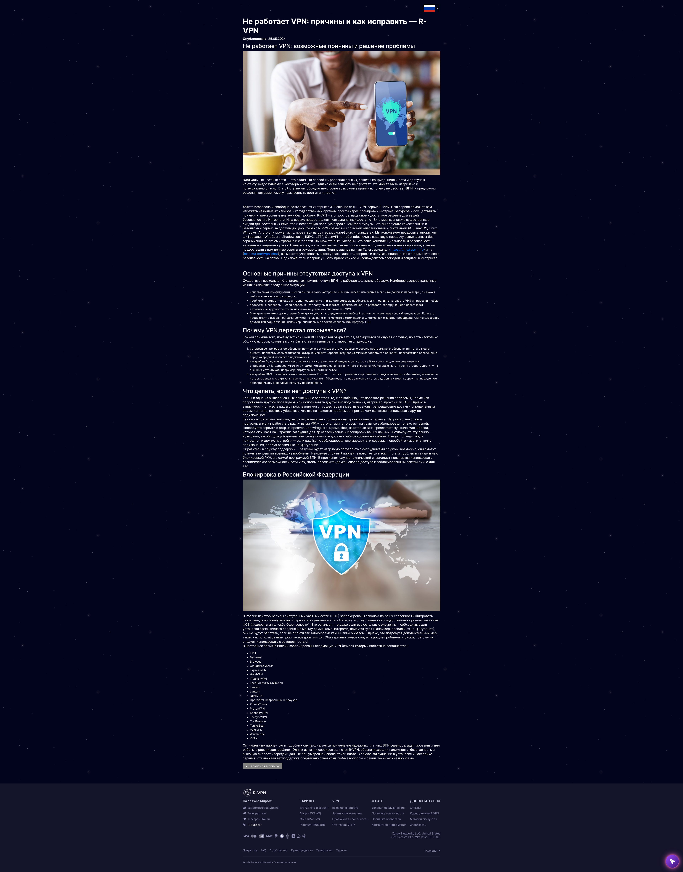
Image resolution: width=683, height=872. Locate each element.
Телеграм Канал (258, 819)
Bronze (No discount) (314, 807)
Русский (431, 851)
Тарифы (341, 850)
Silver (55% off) (310, 813)
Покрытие (250, 850)
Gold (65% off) (310, 819)
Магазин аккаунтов (423, 819)
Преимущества (302, 850)
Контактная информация (389, 824)
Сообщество (279, 850)
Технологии (324, 850)
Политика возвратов (386, 819)
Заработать (418, 824)
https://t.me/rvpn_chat (261, 254)
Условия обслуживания (388, 807)
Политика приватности (388, 813)
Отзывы (415, 807)
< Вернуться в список (262, 766)
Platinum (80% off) (312, 824)
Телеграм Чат (256, 813)
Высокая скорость (345, 807)
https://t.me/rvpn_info (407, 249)
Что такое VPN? (343, 824)
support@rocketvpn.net (264, 807)
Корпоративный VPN (424, 813)
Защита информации (347, 813)
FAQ (263, 850)
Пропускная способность (350, 819)
